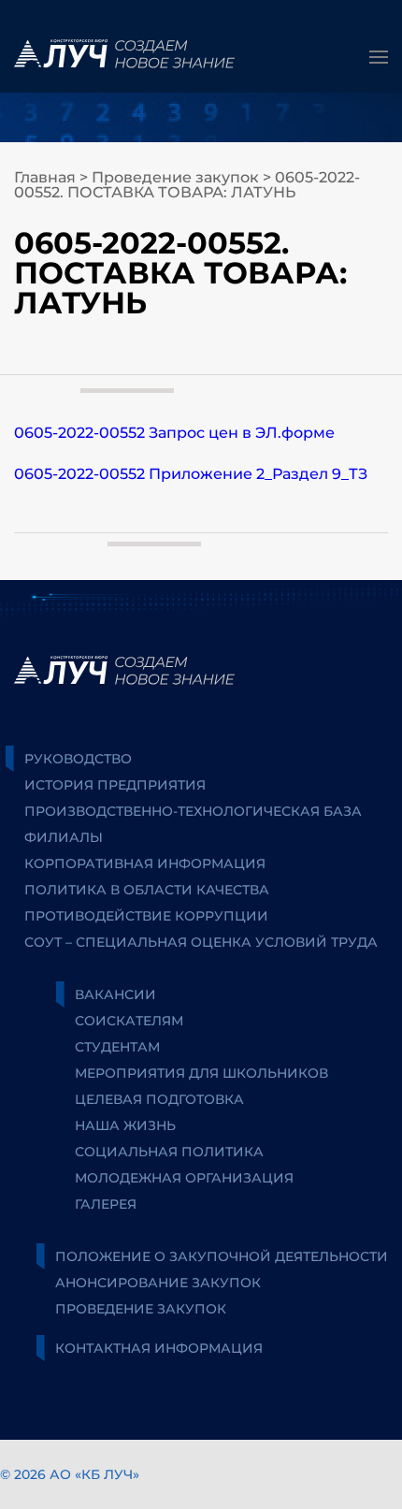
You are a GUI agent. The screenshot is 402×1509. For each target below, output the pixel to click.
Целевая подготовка (159, 1099)
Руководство (78, 758)
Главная (45, 177)
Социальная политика (169, 1151)
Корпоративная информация (145, 863)
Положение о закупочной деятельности (221, 1256)
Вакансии (115, 994)
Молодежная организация (184, 1177)
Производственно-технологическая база (193, 811)
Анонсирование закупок (158, 1282)
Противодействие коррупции (146, 915)
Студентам (117, 1046)
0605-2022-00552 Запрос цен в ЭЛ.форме (174, 433)
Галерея (105, 1204)
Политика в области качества (146, 889)
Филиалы (63, 837)
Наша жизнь (125, 1125)
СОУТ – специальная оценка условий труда (201, 942)
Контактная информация (159, 1348)
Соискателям (129, 1020)
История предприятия (115, 784)
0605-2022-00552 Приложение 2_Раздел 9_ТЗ (190, 474)
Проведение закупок (175, 177)
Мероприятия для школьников (201, 1073)
